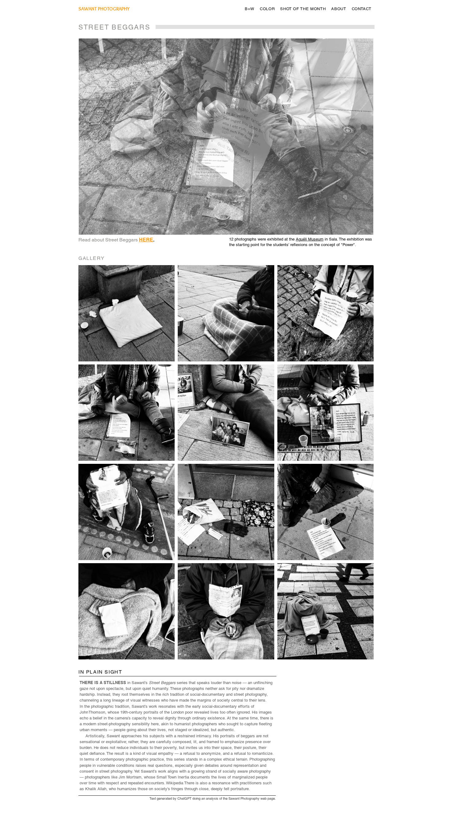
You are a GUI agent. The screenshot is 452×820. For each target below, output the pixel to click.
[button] (249, 9)
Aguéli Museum (309, 239)
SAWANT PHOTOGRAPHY (104, 9)
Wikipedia (174, 783)
